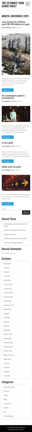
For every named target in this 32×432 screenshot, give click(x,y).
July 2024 (6, 363)
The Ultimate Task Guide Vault (13, 4)
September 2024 (9, 355)
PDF (5, 412)
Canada (6, 395)
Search (4, 209)
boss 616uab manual (10, 234)
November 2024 (8, 347)
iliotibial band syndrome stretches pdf (15, 238)
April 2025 (7, 326)
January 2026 (8, 289)
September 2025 (9, 305)
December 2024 (8, 342)
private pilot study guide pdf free (13, 243)
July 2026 (6, 268)
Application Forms (9, 387)
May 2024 (6, 372)
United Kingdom (9, 416)
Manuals (6, 408)
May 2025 (6, 322)
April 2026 (7, 276)
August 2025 (7, 309)
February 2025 (8, 334)
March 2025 (7, 330)
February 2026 (8, 284)
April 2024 (7, 376)
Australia (6, 391)
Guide (20, 28)
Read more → (8, 90)
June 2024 (7, 367)
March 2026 (7, 280)
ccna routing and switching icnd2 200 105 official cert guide (15, 23)
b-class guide (7, 142)
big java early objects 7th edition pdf (14, 230)
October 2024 (8, 351)
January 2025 (8, 338)
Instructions (7, 404)
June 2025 (7, 318)
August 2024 (7, 359)
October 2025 (8, 301)
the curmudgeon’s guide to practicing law (13, 96)
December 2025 (8, 293)
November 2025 (8, 297)
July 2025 (6, 313)
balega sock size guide (11, 166)
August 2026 (7, 264)
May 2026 (6, 272)
